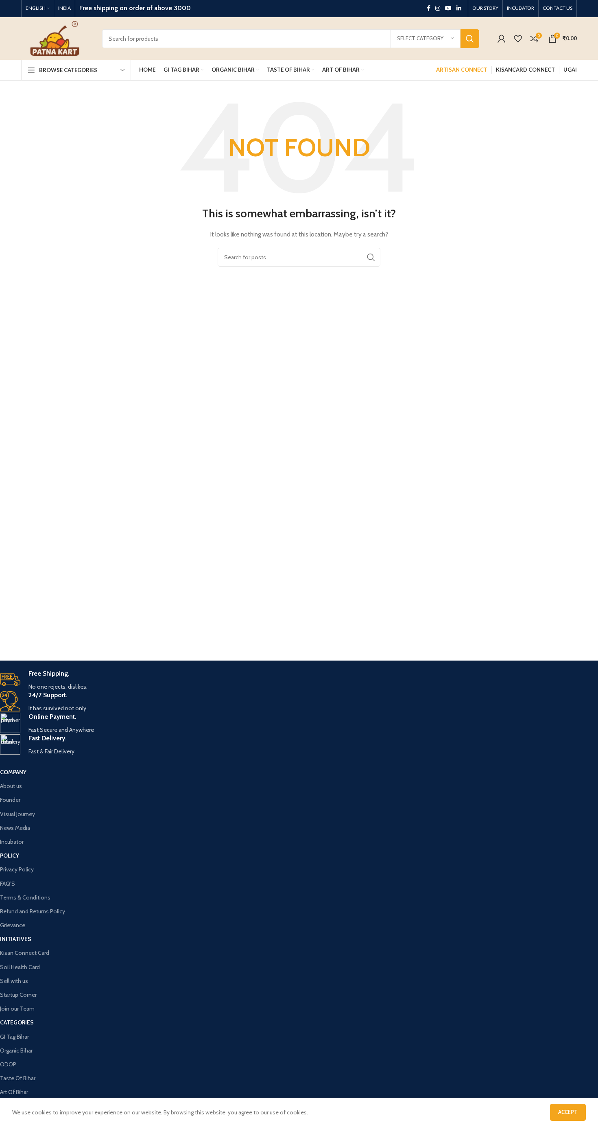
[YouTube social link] (448, 8)
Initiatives (15, 939)
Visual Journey (17, 814)
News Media (15, 828)
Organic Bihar (16, 1050)
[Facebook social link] (428, 8)
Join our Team (17, 1008)
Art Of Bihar (14, 1092)
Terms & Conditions (25, 897)
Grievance (12, 925)
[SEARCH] (470, 38)
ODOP (8, 1064)
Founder (10, 799)
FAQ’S (7, 883)
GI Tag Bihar (14, 1036)
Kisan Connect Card (24, 952)
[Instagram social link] (438, 8)
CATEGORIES (17, 1022)
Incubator (12, 841)
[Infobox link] (242, 680)
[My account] (501, 39)
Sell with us (14, 981)
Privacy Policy (17, 869)
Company (13, 772)
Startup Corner (18, 994)
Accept (568, 1112)
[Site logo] (55, 38)
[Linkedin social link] (459, 8)
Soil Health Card (20, 967)
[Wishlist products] (518, 39)
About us (11, 786)
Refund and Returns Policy (32, 911)
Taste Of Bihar (17, 1078)
